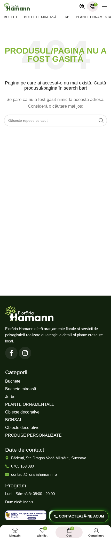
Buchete (12, 381)
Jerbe (10, 396)
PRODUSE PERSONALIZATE (33, 435)
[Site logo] (17, 6)
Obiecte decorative (22, 412)
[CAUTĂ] (101, 120)
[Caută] (82, 6)
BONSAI (13, 420)
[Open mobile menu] (104, 6)
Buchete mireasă (20, 389)
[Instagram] (25, 353)
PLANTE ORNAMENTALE (29, 404)
